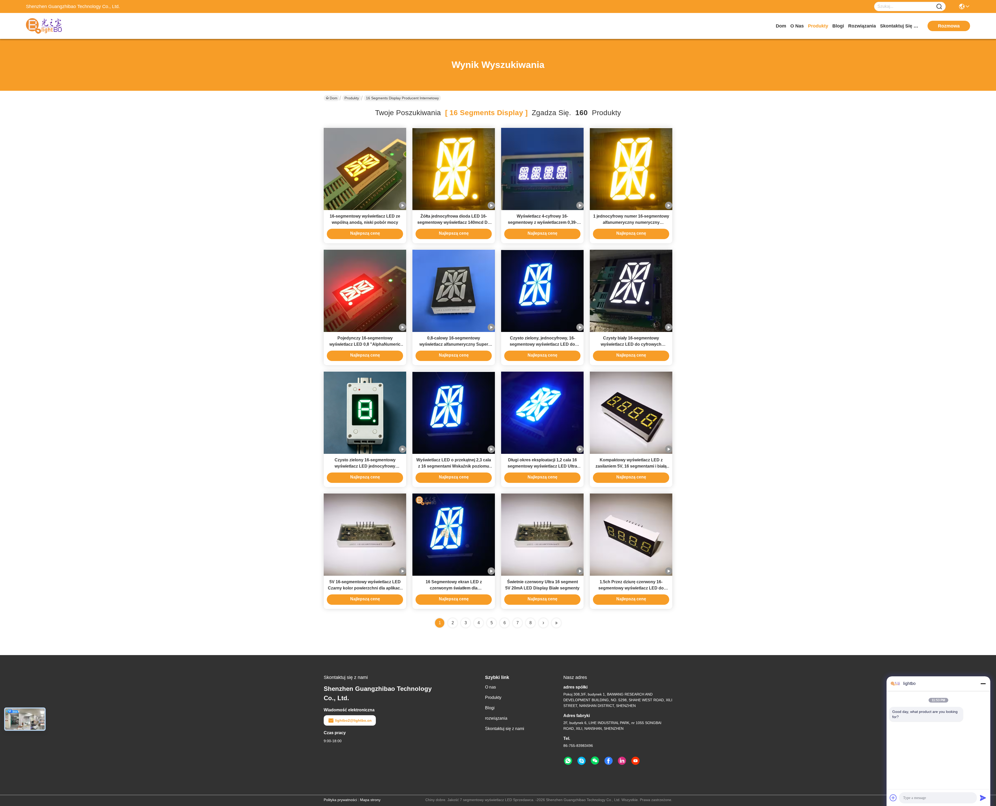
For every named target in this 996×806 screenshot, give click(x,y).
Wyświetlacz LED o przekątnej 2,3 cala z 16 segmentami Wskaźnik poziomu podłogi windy (453, 466)
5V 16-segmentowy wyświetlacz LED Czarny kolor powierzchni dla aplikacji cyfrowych (365, 588)
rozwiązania (862, 26)
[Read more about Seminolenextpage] (543, 623)
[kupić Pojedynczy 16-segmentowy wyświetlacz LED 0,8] (365, 291)
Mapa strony (370, 800)
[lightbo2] (581, 761)
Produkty (818, 26)
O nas (797, 26)
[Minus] (983, 683)
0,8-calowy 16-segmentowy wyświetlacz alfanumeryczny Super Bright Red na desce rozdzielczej (453, 344)
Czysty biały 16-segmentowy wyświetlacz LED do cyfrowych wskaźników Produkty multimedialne (631, 344)
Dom (781, 26)
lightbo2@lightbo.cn (353, 720)
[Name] (939, 6)
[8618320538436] (568, 761)
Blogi (838, 26)
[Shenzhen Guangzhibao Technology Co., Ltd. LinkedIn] (622, 761)
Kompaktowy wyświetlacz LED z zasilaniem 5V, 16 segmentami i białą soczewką (631, 466)
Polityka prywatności (340, 800)
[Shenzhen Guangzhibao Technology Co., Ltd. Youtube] (635, 761)
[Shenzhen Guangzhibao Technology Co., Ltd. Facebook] (608, 761)
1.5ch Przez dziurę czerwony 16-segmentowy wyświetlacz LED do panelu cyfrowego (631, 588)
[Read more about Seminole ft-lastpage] (556, 623)
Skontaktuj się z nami (899, 26)
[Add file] (893, 797)
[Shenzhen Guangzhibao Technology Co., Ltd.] (54, 26)
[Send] (983, 797)
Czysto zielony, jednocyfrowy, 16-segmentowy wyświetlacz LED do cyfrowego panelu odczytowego (542, 344)
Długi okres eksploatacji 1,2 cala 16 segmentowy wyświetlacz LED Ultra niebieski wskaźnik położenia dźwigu (542, 466)
